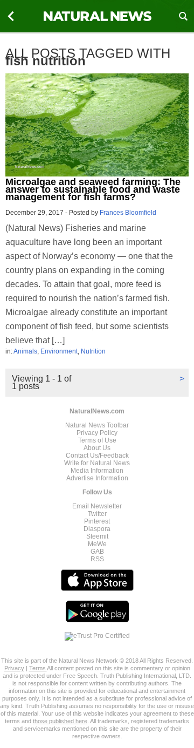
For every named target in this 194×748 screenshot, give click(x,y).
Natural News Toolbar (97, 425)
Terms (38, 668)
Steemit (97, 536)
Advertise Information (97, 478)
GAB (97, 551)
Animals (25, 351)
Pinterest (97, 521)
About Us (97, 448)
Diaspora (97, 529)
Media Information (97, 470)
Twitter (97, 514)
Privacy (14, 668)
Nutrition (93, 351)
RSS (97, 559)
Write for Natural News (97, 463)
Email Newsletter (97, 506)
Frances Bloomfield (128, 212)
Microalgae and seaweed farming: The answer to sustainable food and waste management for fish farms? (93, 189)
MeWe (97, 544)
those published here (60, 721)
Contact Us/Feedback (97, 455)
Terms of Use (97, 440)
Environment (59, 351)
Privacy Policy (97, 433)
